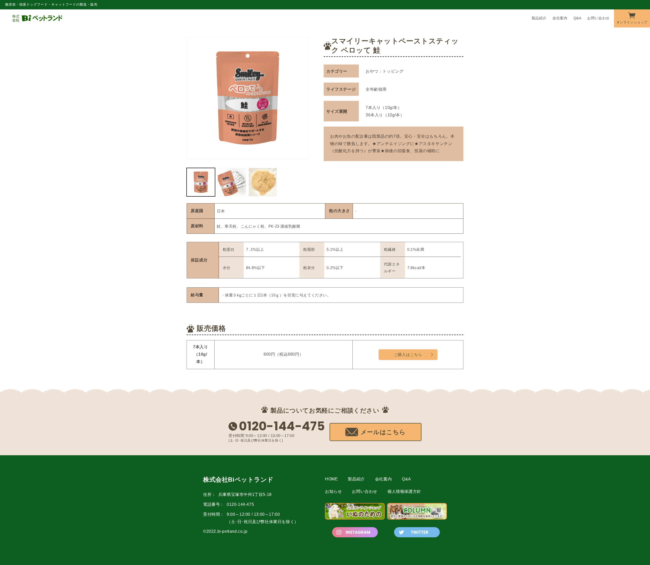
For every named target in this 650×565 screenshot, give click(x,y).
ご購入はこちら (408, 354)
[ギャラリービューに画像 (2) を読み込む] (232, 182)
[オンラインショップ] (632, 18)
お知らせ (333, 491)
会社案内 (383, 479)
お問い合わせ (364, 491)
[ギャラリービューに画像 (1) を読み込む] (201, 182)
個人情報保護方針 (404, 491)
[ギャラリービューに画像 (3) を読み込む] (263, 182)
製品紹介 (356, 479)
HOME (331, 479)
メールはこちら (383, 432)
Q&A (406, 479)
